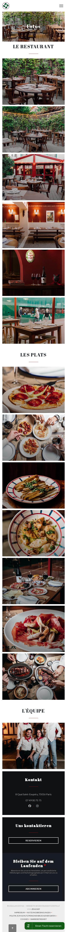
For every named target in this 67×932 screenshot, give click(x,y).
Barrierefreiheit (39, 919)
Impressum (20, 912)
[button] (61, 5)
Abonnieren (33, 888)
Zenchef (36, 909)
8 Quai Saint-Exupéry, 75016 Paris (36, 794)
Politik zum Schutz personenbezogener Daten (34, 916)
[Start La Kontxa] (5, 5)
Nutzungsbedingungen (40, 912)
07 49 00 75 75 (33, 800)
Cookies (25, 919)
